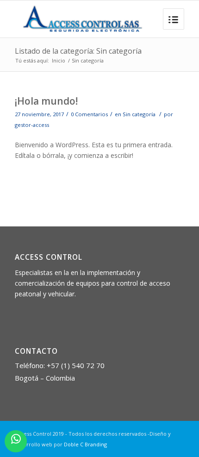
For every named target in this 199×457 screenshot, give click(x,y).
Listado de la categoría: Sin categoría (78, 51)
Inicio (58, 60)
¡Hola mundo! (46, 100)
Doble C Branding (85, 444)
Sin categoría (139, 114)
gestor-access (32, 124)
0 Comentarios (89, 114)
